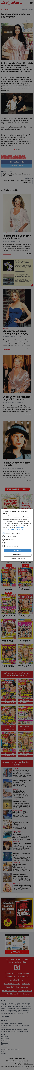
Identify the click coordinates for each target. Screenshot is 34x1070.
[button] (16, 529)
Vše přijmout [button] (18, 550)
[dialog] (17, 535)
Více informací (20, 527)
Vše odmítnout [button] (17, 555)
